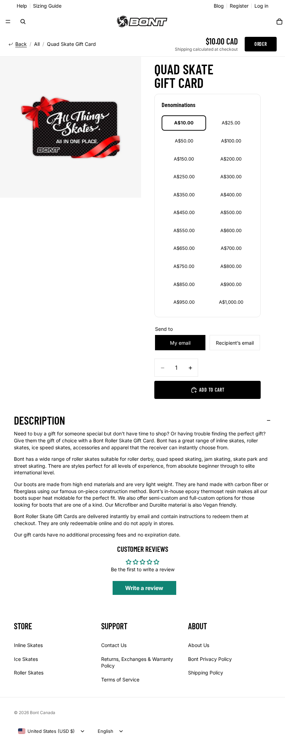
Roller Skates (28, 673)
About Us (198, 645)
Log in (261, 5)
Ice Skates (26, 659)
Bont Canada (42, 712)
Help (22, 5)
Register (239, 5)
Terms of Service (120, 679)
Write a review (144, 587)
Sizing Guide (47, 5)
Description (39, 420)
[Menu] (8, 22)
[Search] (23, 21)
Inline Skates (28, 645)
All (37, 44)
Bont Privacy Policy (210, 659)
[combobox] (46, 731)
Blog (219, 5)
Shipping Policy (205, 673)
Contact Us (114, 645)
